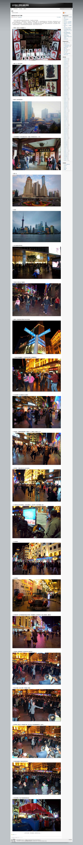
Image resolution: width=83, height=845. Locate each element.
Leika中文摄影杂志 (67, 164)
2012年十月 (66, 112)
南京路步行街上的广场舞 (17, 15)
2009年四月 (66, 156)
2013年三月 (66, 107)
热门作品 (20, 8)
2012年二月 (66, 121)
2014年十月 (66, 89)
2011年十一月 (66, 125)
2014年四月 (66, 94)
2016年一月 (66, 77)
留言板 (25, 8)
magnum (65, 165)
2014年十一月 (66, 88)
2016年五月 (66, 75)
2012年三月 (66, 120)
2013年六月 (66, 104)
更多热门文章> (66, 54)
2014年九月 (66, 90)
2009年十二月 (66, 150)
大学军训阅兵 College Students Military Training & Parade (68, 30)
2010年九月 (66, 141)
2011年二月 (66, 134)
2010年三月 (66, 146)
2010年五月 (66, 143)
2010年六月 (66, 142)
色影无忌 (65, 168)
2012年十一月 (66, 111)
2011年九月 (66, 128)
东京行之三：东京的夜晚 (67, 21)
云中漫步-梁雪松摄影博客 (20, 5)
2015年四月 (66, 84)
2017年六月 (66, 68)
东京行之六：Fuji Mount (67, 27)
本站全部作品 (16, 8)
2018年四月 (66, 63)
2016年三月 (66, 76)
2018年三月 (66, 64)
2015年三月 (66, 85)
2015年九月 (66, 81)
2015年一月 (66, 86)
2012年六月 (66, 116)
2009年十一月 (66, 151)
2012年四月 (66, 119)
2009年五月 (66, 155)
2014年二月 (66, 97)
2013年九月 (66, 102)
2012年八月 (66, 115)
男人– (65, 52)
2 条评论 (59, 17)
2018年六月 (66, 62)
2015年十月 (66, 80)
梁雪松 (21, 17)
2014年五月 (66, 93)
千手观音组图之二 (66, 46)
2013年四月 (66, 106)
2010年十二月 (66, 137)
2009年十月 (66, 152)
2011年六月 (66, 130)
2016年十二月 (66, 71)
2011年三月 (66, 133)
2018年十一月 (66, 59)
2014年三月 (66, 95)
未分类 (14, 834)
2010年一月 (66, 148)
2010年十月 (66, 139)
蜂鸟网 (65, 169)
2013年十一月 (66, 99)
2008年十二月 (66, 160)
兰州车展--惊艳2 (66, 53)
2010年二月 (66, 147)
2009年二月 (66, 159)
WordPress (13, 840)
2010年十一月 (66, 138)
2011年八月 (66, 129)
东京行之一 (65, 20)
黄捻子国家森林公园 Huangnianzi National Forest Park (67, 33)
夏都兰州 (65, 47)
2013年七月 (66, 103)
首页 (11, 9)
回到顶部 (70, 839)
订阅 (65, 12)
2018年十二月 (66, 58)
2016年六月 (66, 73)
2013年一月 (66, 108)
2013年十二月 (66, 98)
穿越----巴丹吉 (66, 42)
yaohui (65, 166)
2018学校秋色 (66, 19)
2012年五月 (66, 117)
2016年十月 (66, 72)
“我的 (64, 48)
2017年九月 (66, 67)
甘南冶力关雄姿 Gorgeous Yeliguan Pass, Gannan (68, 36)
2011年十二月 (66, 124)
